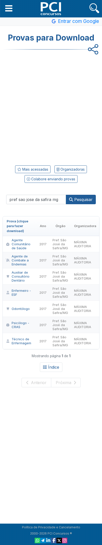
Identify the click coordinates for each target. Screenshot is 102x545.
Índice (53, 367)
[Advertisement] (51, 105)
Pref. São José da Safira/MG (60, 244)
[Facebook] (53, 540)
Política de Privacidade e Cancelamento (51, 527)
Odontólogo (21, 309)
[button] (8, 8)
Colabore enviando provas (52, 179)
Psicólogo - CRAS (20, 325)
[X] (59, 540)
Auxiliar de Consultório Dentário (20, 276)
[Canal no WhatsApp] (37, 540)
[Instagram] (64, 540)
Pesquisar (83, 199)
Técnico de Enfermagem (21, 341)
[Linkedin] (48, 540)
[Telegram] (43, 540)
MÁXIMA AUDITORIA (82, 244)
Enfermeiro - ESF (21, 293)
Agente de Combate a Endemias (20, 260)
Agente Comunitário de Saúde (21, 244)
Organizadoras (72, 169)
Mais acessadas (34, 169)
